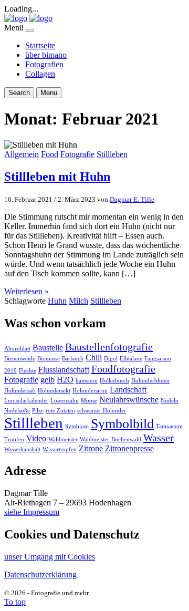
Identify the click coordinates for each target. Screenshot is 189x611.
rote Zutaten (60, 410)
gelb (47, 380)
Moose (89, 400)
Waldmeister (63, 439)
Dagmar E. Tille (132, 199)
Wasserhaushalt (22, 449)
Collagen (40, 73)
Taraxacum (169, 426)
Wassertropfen (60, 449)
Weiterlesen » (26, 291)
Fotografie (77, 154)
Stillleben (112, 154)
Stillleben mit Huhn (57, 176)
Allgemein (21, 154)
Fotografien (44, 64)
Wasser (158, 437)
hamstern (87, 381)
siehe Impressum (31, 512)
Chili (94, 358)
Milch (78, 300)
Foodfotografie (123, 369)
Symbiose (77, 426)
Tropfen (14, 439)
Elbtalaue (131, 358)
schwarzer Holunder (101, 410)
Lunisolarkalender (26, 400)
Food (49, 154)
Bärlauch (72, 358)
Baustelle (48, 348)
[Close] (30, 30)
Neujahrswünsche (129, 400)
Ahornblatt (17, 348)
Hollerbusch (114, 381)
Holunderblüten (150, 381)
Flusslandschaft (63, 370)
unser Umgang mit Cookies (49, 556)
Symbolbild (122, 423)
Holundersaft (20, 390)
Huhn (57, 300)
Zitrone (91, 448)
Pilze (38, 410)
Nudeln (169, 400)
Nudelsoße (17, 410)
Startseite (40, 45)
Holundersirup (90, 390)
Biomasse (48, 358)
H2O (65, 380)
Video (36, 438)
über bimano (46, 54)
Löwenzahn (64, 400)
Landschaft (128, 390)
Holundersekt (54, 390)
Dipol (111, 358)
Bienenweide (19, 358)
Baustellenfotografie (109, 347)
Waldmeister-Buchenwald (110, 439)
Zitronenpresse (129, 448)
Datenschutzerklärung (40, 574)
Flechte (27, 371)
